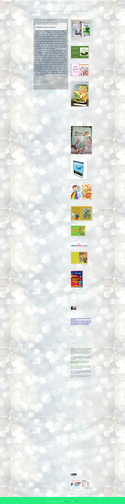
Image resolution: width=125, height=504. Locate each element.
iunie (74, 404)
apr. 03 (75, 451)
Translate (76, 299)
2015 (73, 390)
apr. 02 (75, 453)
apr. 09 (75, 442)
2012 (73, 463)
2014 (73, 392)
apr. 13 (75, 437)
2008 (73, 470)
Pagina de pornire (50, 92)
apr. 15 (75, 428)
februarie (74, 457)
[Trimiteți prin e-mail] (58, 78)
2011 (73, 465)
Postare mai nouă (38, 92)
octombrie (75, 397)
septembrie (75, 399)
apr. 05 (75, 448)
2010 (73, 467)
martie (74, 455)
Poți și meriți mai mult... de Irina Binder (81, 431)
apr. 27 (75, 415)
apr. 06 (75, 446)
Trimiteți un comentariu (41, 86)
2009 (73, 468)
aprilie (74, 408)
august (74, 401)
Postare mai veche (63, 92)
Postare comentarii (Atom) (44, 94)
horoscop (40, 80)
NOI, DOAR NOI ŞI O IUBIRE (55, 6)
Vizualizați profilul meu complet (76, 313)
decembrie (75, 394)
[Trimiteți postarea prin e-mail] (56, 78)
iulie (74, 403)
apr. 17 (75, 424)
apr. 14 (75, 435)
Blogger (76, 501)
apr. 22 (75, 420)
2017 (73, 387)
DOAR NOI (80, 306)
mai (74, 406)
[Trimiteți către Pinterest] (63, 78)
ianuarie (74, 459)
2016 (73, 388)
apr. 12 (75, 439)
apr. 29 (75, 411)
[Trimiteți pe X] (60, 78)
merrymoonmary (67, 501)
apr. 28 (75, 413)
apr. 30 (75, 410)
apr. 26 (75, 417)
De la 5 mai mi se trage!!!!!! (79, 429)
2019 (73, 383)
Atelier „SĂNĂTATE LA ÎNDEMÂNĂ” (80, 433)
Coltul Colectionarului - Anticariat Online (78, 337)
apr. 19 (75, 422)
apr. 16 (75, 426)
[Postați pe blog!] (59, 78)
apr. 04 (75, 449)
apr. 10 (75, 440)
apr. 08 (75, 444)
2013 (73, 461)
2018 (73, 385)
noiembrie (75, 395)
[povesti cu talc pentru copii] (81, 342)
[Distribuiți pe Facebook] (61, 78)
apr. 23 (75, 419)
